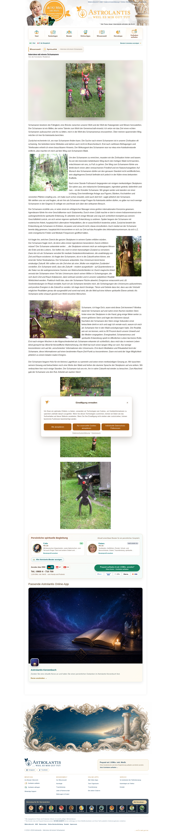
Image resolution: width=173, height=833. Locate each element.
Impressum (142, 2)
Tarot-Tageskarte (93, 783)
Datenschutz (43, 824)
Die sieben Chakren (94, 790)
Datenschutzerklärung (111, 2)
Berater (69, 36)
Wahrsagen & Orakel (62, 794)
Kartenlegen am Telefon (127, 783)
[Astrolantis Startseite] (59, 762)
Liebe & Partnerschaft (63, 790)
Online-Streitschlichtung (129, 2)
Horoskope (118, 36)
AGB (101, 2)
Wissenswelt (102, 36)
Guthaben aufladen (134, 36)
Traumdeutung (60, 787)
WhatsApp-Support (30, 791)
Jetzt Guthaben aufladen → (109, 767)
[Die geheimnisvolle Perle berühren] (122, 736)
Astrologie (59, 783)
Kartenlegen (53, 36)
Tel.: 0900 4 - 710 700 (42, 571)
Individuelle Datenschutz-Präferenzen (115, 427)
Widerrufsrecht (93, 2)
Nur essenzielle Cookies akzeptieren (86, 427)
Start (37, 36)
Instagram (32, 770)
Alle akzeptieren (57, 427)
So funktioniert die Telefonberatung (130, 780)
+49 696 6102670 (58, 821)
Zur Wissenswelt (61, 780)
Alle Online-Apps (93, 780)
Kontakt (122, 787)
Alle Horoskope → (139, 802)
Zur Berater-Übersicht (31, 780)
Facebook (44, 770)
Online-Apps (85, 36)
